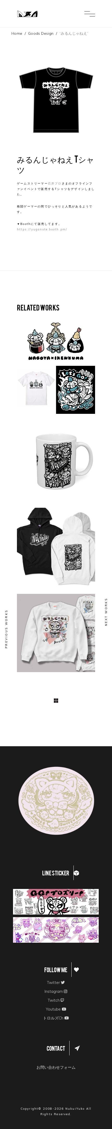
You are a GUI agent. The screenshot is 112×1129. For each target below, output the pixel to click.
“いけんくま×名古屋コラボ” (54, 364)
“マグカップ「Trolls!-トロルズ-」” (55, 459)
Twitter (54, 982)
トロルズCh (53, 1017)
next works (106, 612)
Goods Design (41, 33)
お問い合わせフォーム (56, 1067)
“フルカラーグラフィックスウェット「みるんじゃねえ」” (55, 631)
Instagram (54, 991)
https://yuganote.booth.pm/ (42, 229)
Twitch (54, 1000)
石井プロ (55, 183)
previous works (6, 629)
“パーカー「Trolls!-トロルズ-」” (55, 545)
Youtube (54, 1009)
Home (16, 33)
